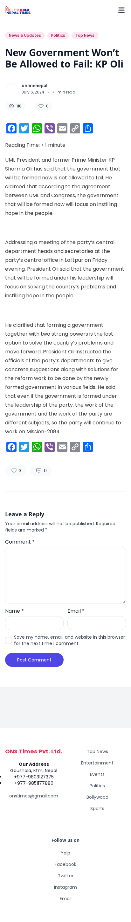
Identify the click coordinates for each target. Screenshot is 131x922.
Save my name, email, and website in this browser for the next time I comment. (69, 640)
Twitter (65, 876)
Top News (97, 751)
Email (76, 611)
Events (97, 774)
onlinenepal (34, 85)
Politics (97, 786)
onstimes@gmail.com (33, 796)
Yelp (65, 853)
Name (14, 611)
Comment (20, 541)
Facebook (65, 864)
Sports (97, 808)
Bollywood (97, 797)
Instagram (65, 887)
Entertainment (97, 763)
